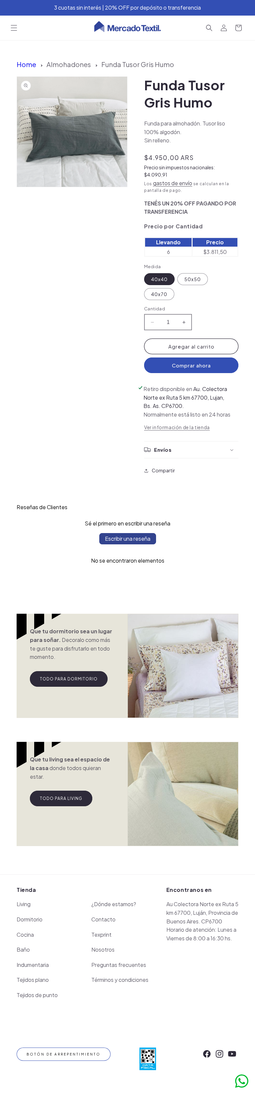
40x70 (159, 294)
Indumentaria (33, 964)
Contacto (103, 919)
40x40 (159, 279)
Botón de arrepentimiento (64, 1054)
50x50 (192, 279)
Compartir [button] (163, 470)
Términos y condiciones (119, 979)
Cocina (25, 934)
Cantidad (154, 308)
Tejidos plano (33, 979)
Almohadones (68, 64)
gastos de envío (172, 183)
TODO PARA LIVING (61, 798)
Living (24, 904)
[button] (14, 28)
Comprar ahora (191, 365)
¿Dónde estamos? (113, 904)
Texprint (101, 934)
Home (26, 64)
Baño (23, 949)
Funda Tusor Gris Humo (137, 64)
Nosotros (103, 949)
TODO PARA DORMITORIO (69, 678)
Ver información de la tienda (177, 427)
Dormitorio (29, 919)
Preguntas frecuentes (118, 964)
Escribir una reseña (127, 538)
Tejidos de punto (37, 994)
